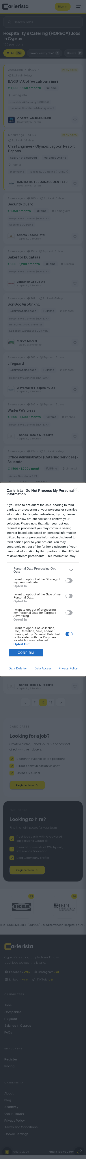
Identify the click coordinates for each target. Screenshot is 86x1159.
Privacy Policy (68, 668)
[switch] (69, 580)
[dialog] (43, 579)
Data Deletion (18, 668)
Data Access (43, 668)
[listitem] (43, 570)
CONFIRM (26, 652)
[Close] (77, 491)
